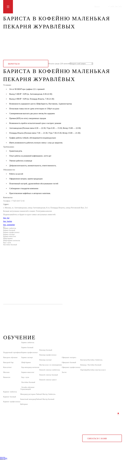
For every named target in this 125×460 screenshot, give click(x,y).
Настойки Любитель (95, 360)
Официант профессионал (71, 367)
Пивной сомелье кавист (48, 380)
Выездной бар (8, 362)
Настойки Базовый (10, 245)
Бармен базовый (9, 230)
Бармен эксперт (9, 234)
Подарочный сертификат (12, 352)
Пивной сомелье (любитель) (49, 370)
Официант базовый (69, 362)
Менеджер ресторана (28, 394)
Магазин (43, 7)
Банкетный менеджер (28, 399)
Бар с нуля (7, 243)
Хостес (64, 372)
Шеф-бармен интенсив (11, 240)
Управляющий (25, 389)
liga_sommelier (9, 225)
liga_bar (6, 218)
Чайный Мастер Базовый (45, 399)
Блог (36, 7)
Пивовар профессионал (47, 355)
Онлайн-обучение (27, 387)
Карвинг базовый (9, 397)
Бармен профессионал (11, 232)
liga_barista (7, 221)
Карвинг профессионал (11, 402)
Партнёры (84, 370)
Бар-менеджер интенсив (30, 367)
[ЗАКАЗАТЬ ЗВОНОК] (118, 413)
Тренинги (28, 7)
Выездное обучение (10, 357)
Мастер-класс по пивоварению (50, 365)
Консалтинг (7, 367)
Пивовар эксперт (45, 360)
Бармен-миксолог (9, 236)
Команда (83, 365)
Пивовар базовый (45, 350)
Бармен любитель (9, 228)
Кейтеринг (24, 404)
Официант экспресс (69, 357)
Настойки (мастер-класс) (97, 370)
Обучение (18, 7)
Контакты (52, 7)
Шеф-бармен (8, 238)
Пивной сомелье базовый (48, 375)
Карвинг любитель (10, 392)
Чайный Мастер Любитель (45, 394)
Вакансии (6, 377)
